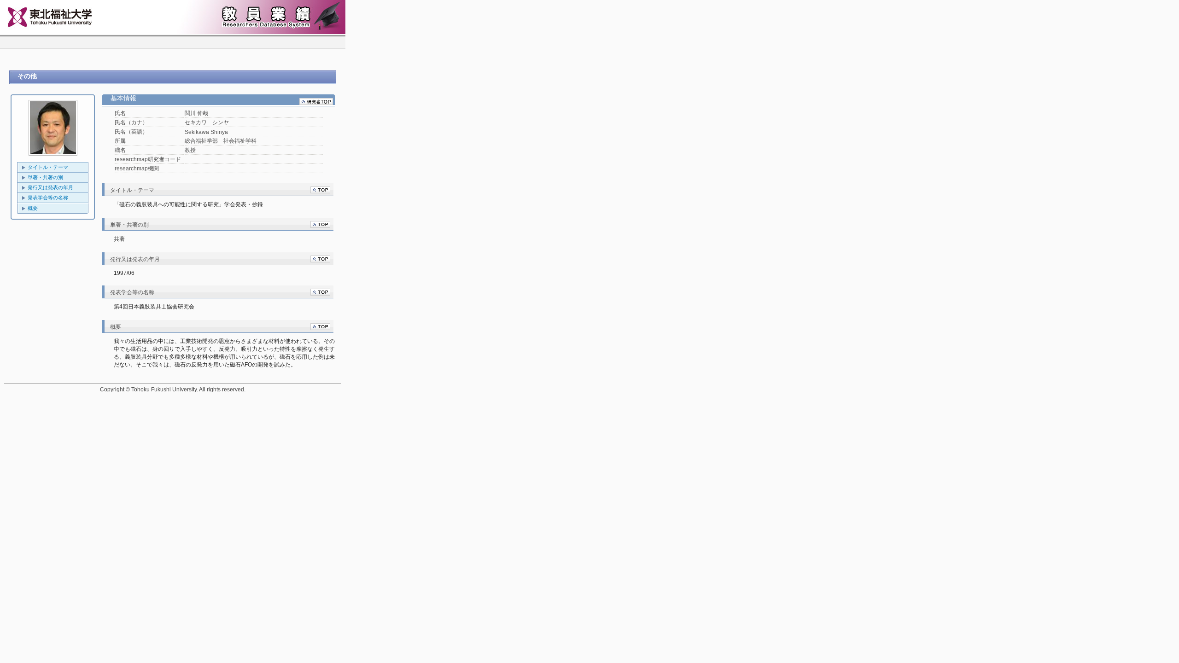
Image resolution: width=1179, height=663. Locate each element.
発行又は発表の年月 (50, 187)
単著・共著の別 (45, 177)
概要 (33, 208)
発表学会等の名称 (48, 197)
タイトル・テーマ (48, 167)
